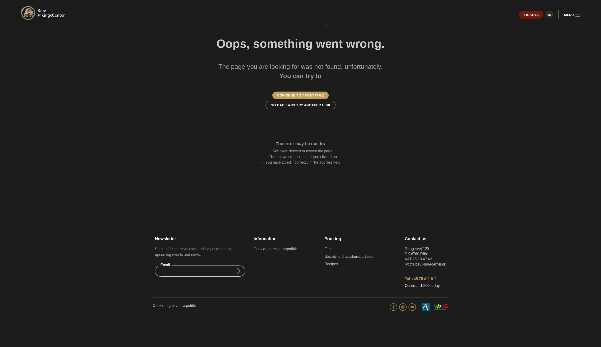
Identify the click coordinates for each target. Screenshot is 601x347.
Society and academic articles (349, 256)
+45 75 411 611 (424, 279)
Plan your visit (234, 15)
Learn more (326, 15)
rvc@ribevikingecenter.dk (425, 264)
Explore (297, 15)
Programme (269, 15)
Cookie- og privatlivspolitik (275, 249)
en (549, 14)
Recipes (331, 264)
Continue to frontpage (300, 95)
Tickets (531, 15)
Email (165, 265)
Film (328, 249)
